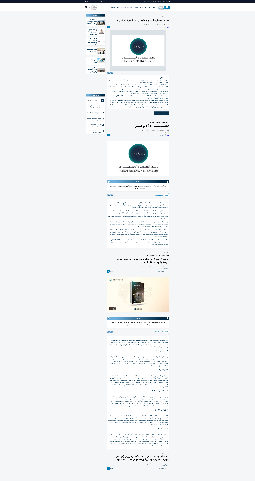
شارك (111, 27)
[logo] (164, 7)
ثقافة (131, 7)
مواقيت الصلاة (152, 1)
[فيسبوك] (92, 1)
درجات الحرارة (146, 1)
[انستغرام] (87, 1)
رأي (122, 7)
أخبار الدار (163, 17)
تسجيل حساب (96, 1)
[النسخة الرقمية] (94, 7)
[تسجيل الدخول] (105, 1)
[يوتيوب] (85, 1)
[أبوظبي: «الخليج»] (166, 195)
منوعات (126, 7)
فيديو (118, 7)
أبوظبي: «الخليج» (159, 195)
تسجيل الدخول (102, 1)
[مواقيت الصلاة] (86, 7)
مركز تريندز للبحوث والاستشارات (161, 113)
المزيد (113, 7)
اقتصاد (141, 7)
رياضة (136, 7)
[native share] (108, 27)
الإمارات (154, 7)
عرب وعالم (147, 7)
